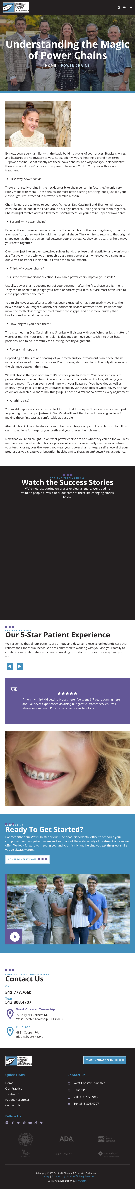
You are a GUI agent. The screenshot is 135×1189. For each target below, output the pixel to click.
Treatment (12, 1094)
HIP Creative (81, 1180)
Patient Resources (17, 1099)
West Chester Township (35, 1009)
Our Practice (13, 1088)
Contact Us (12, 1105)
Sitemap (45, 1176)
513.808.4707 (18, 1002)
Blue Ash (23, 1027)
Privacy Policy (59, 1176)
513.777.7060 (18, 992)
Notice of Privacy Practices (80, 1176)
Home (50, 65)
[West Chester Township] (10, 1014)
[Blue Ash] (10, 1032)
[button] (130, 7)
